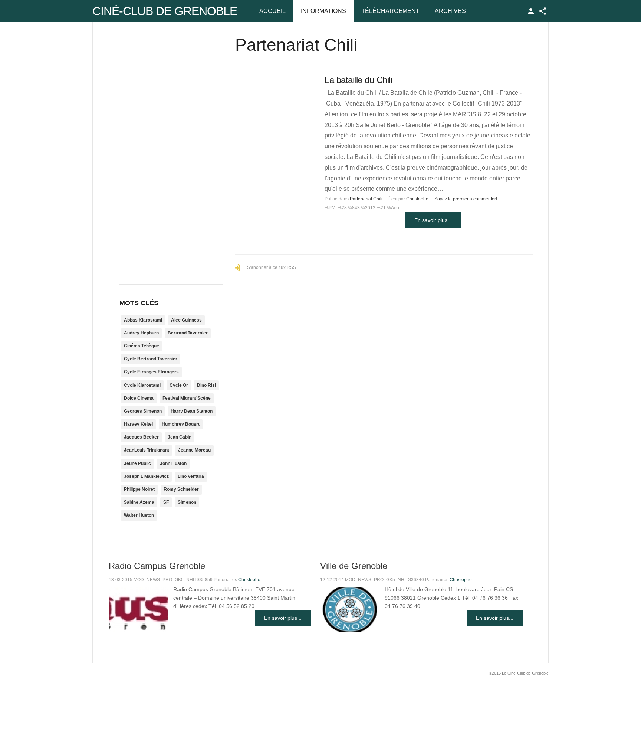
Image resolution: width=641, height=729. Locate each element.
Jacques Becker (141, 437)
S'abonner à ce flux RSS (271, 267)
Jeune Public (137, 463)
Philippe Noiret (139, 489)
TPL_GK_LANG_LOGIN (531, 11)
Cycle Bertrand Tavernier (150, 359)
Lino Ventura (191, 476)
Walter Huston (139, 515)
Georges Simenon (143, 411)
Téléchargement (390, 11)
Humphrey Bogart (181, 424)
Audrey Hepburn (141, 333)
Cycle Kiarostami (142, 385)
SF (166, 502)
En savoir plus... (433, 220)
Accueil (272, 11)
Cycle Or (179, 385)
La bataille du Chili (358, 80)
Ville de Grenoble (353, 566)
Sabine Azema (139, 502)
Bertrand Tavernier (188, 333)
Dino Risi (206, 385)
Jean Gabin (179, 437)
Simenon (187, 502)
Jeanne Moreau (194, 450)
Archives (450, 11)
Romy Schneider (181, 489)
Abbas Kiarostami (143, 320)
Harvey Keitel (138, 424)
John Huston (173, 463)
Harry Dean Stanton (192, 411)
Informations (323, 11)
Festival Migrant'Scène (186, 398)
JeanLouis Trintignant (146, 450)
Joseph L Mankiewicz (146, 476)
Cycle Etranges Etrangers (151, 372)
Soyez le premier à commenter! (465, 199)
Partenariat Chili (366, 199)
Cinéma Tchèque (141, 346)
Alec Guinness (186, 320)
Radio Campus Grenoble (157, 566)
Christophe (417, 199)
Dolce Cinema (139, 398)
